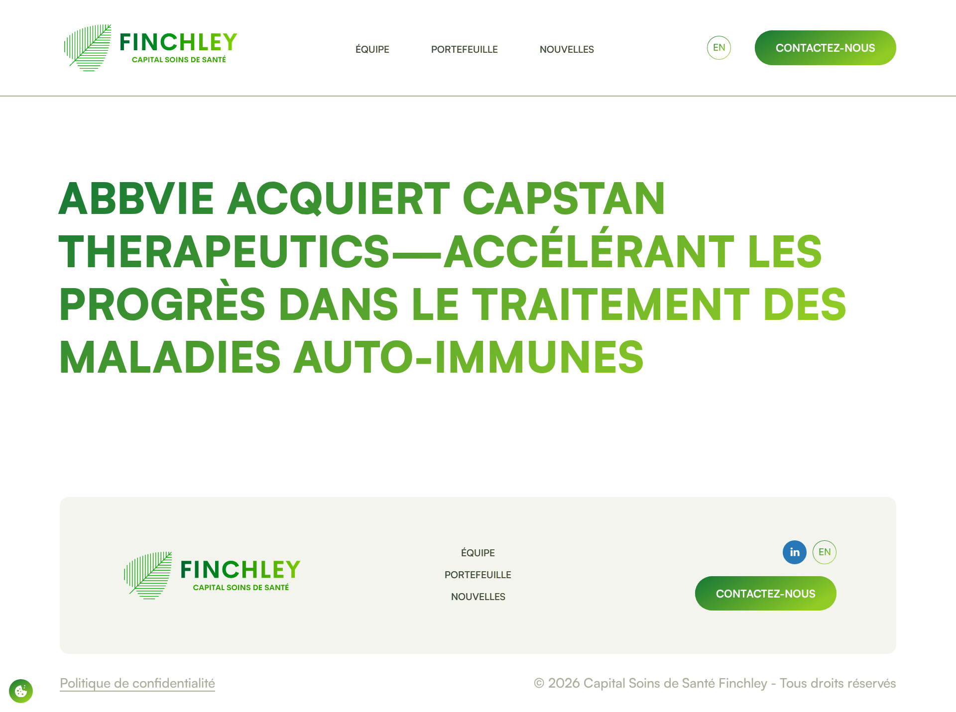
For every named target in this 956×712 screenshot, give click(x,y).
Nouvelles (478, 597)
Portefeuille (478, 575)
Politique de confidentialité (137, 683)
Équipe (478, 553)
